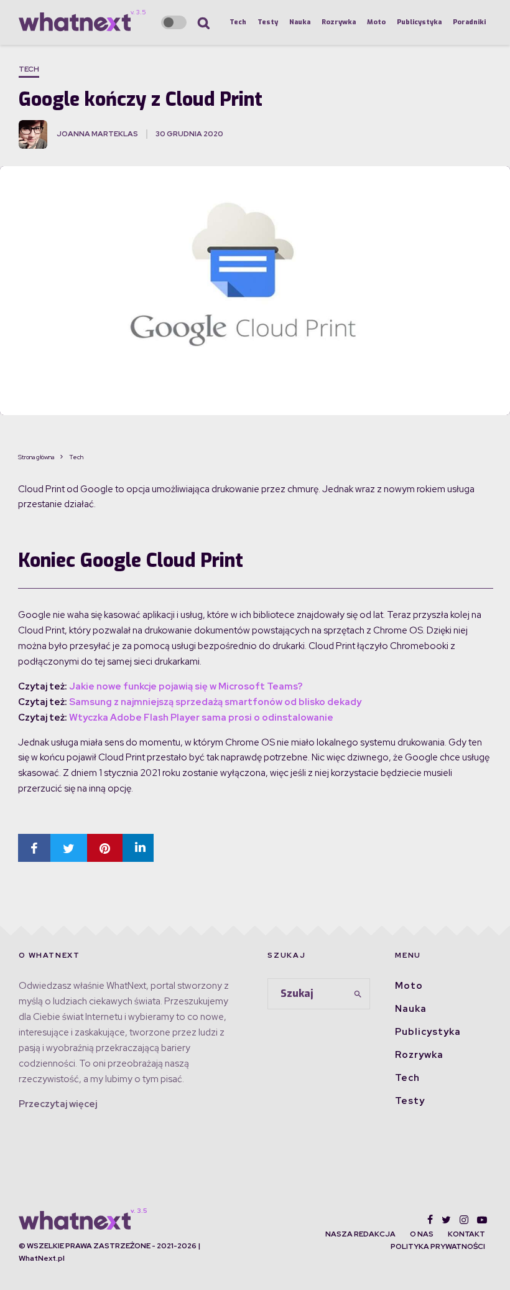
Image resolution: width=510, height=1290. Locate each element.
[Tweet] (68, 848)
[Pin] (105, 848)
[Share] (34, 848)
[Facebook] (430, 1220)
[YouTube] (482, 1220)
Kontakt (466, 1234)
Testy (267, 22)
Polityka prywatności (438, 1246)
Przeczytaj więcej (58, 1104)
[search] (357, 994)
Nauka (299, 22)
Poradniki (469, 22)
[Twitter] (446, 1220)
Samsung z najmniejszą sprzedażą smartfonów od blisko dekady (215, 702)
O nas (422, 1234)
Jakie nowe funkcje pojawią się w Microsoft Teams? (186, 686)
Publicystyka (419, 22)
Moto (376, 22)
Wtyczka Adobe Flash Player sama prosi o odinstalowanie (200, 717)
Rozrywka (339, 22)
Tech (238, 22)
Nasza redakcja (360, 1234)
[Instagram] (464, 1220)
